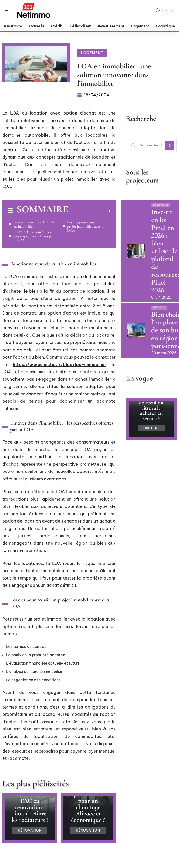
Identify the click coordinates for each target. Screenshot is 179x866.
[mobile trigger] (9, 10)
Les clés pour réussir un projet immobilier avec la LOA (85, 226)
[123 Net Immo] (34, 10)
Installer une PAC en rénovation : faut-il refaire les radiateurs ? (29, 807)
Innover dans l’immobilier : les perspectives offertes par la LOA (34, 236)
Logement (92, 53)
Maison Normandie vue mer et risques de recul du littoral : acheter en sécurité (151, 402)
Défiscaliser (160, 205)
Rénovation (30, 830)
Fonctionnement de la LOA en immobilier (34, 224)
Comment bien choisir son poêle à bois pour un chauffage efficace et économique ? (88, 801)
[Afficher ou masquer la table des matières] (89, 211)
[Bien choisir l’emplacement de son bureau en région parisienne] (136, 330)
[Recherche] (158, 10)
